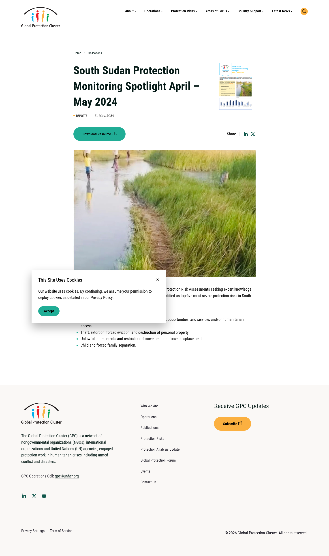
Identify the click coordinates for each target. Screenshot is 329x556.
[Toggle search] (304, 11)
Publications (94, 53)
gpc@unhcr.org (67, 476)
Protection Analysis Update (160, 449)
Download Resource (97, 134)
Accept (49, 311)
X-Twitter (35, 497)
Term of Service (61, 531)
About (129, 11)
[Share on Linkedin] (245, 134)
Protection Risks (183, 11)
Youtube (45, 497)
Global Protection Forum (158, 460)
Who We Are (149, 406)
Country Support (249, 11)
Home (77, 53)
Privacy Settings (33, 531)
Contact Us (148, 482)
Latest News (281, 11)
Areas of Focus (216, 11)
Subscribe (230, 424)
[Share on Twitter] (253, 134)
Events (145, 471)
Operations (152, 11)
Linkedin (24, 496)
